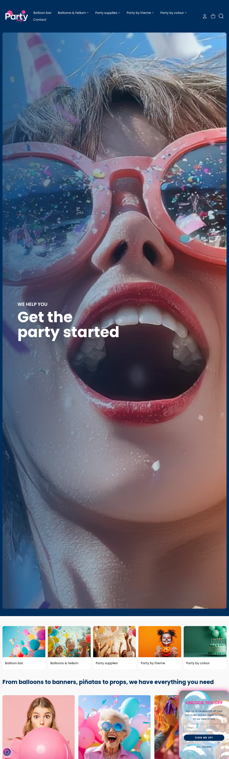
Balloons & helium (72, 13)
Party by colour (172, 13)
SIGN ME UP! (204, 737)
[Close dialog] (225, 694)
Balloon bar (42, 13)
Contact (39, 19)
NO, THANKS (204, 747)
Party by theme (139, 13)
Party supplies (106, 13)
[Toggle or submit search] (221, 16)
